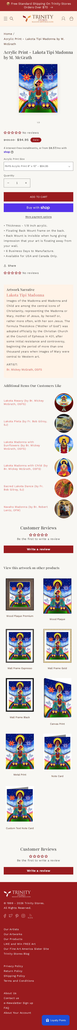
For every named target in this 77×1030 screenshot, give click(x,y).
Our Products (13, 939)
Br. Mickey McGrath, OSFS (24, 369)
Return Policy (13, 970)
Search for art (11, 18)
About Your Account (17, 1012)
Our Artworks (13, 934)
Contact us (11, 998)
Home (8, 34)
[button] (5, 18)
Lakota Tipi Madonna (25, 294)
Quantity (9, 175)
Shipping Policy (14, 975)
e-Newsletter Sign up (18, 1002)
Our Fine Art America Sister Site (26, 948)
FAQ (6, 1007)
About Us (10, 993)
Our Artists (11, 929)
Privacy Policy (13, 966)
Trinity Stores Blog (16, 953)
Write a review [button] (38, 549)
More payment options (38, 216)
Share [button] (12, 265)
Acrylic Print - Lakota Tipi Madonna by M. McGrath (34, 41)
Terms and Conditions (19, 980)
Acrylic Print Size (14, 159)
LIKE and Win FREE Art (20, 943)
